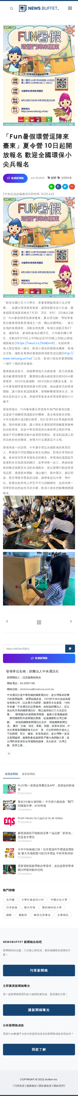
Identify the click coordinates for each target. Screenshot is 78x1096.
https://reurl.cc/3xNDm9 (35, 343)
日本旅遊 (11, 907)
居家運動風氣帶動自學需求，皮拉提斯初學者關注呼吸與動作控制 (46, 868)
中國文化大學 (59, 899)
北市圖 (10, 899)
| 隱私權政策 (44, 1086)
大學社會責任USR (32, 899)
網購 (9, 915)
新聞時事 (66, 178)
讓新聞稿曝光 (39, 1010)
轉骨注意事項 (42, 915)
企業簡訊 (63, 915)
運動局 (23, 915)
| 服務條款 (31, 1086)
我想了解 (39, 1049)
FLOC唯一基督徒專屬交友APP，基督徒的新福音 (46, 787)
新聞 (54, 178)
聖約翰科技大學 (52, 907)
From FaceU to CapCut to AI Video (40, 818)
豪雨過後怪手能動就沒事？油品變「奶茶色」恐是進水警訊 (46, 835)
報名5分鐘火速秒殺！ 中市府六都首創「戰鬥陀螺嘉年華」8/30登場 (45, 803)
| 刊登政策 (19, 1086)
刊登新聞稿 (39, 970)
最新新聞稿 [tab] (28, 774)
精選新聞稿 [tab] (11, 774)
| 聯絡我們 (58, 1086)
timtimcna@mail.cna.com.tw (37, 689)
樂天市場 (29, 907)
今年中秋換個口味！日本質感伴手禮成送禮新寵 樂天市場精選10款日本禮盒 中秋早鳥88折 (46, 851)
